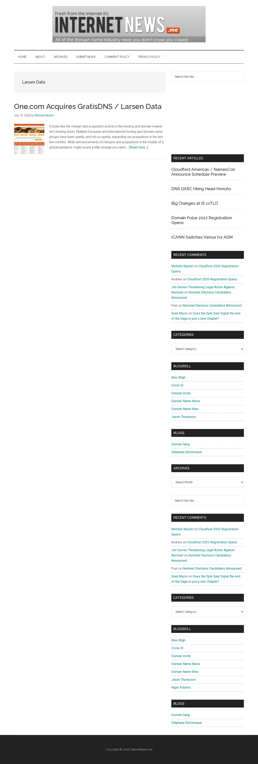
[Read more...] (138, 147)
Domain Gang (180, 444)
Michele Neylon (182, 266)
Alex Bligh (178, 377)
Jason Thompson (183, 417)
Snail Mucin (179, 313)
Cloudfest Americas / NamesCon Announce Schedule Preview (203, 172)
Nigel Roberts (181, 687)
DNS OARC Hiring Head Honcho (201, 188)
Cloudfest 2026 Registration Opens (212, 279)
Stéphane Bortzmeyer (186, 452)
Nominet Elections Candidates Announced (212, 305)
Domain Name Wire (184, 409)
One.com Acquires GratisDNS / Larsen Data (88, 106)
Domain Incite (181, 393)
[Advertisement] (207, 118)
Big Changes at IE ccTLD (194, 203)
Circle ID (177, 385)
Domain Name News (185, 401)
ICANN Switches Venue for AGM (202, 237)
